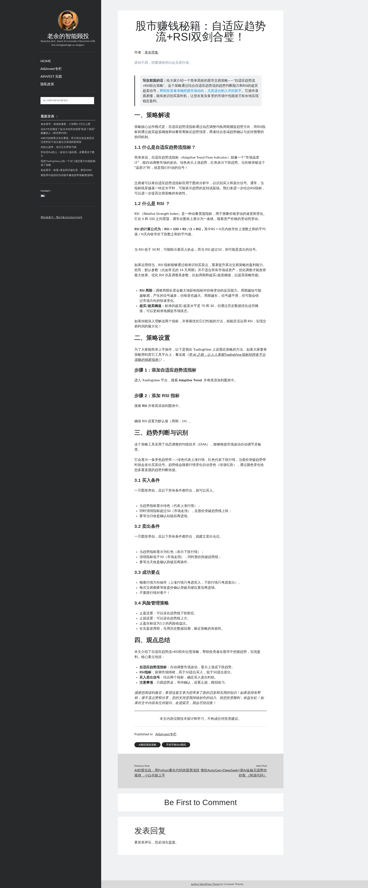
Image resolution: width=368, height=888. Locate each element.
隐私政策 (47, 84)
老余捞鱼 (151, 52)
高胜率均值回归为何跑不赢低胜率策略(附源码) (67, 175)
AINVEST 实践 (51, 76)
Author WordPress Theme (205, 884)
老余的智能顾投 (68, 36)
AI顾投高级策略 (147, 744)
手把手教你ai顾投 (176, 744)
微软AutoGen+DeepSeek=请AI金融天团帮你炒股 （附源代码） (234, 773)
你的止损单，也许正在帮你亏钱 (58, 147)
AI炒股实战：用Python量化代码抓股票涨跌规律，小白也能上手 (167, 773)
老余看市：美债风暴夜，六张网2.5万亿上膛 (65, 124)
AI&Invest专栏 (51, 69)
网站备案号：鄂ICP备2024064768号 (61, 217)
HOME (45, 61)
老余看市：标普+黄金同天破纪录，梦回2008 (66, 170)
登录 (171, 842)
